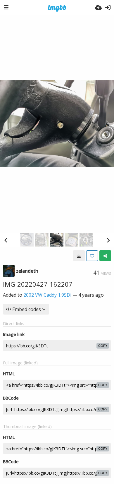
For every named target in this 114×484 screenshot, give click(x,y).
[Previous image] (6, 240)
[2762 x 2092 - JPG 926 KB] (79, 255)
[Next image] (108, 240)
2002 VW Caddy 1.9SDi (47, 295)
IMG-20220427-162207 (37, 284)
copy (102, 345)
